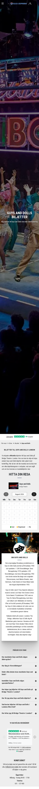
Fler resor (4, 443)
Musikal (17, 443)
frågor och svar (11, 767)
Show (10, 443)
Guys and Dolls (25, 443)
